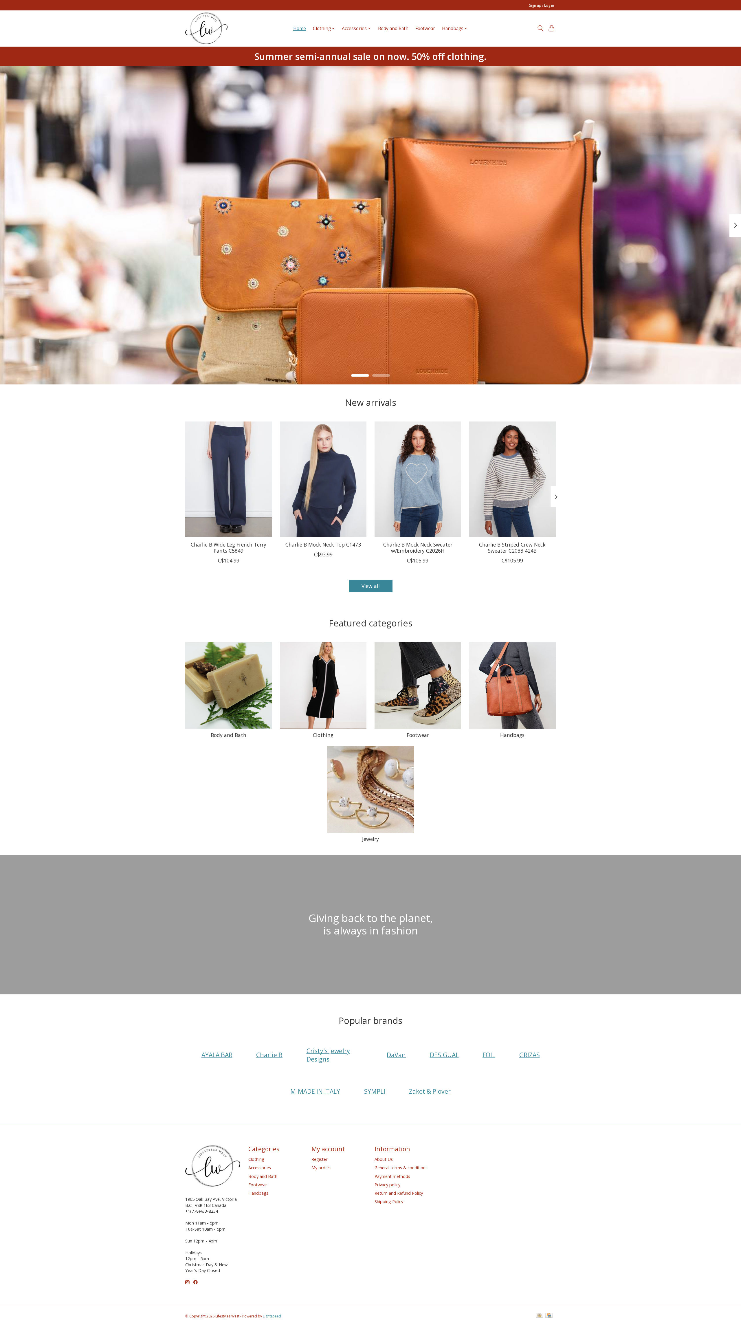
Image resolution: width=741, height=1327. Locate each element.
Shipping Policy (389, 1201)
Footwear (425, 28)
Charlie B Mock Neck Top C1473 (323, 544)
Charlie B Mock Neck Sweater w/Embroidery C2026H (417, 547)
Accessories (259, 1167)
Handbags (512, 735)
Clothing (323, 735)
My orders (321, 1167)
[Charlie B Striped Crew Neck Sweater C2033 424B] (512, 479)
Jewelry (370, 838)
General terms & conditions (401, 1167)
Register (319, 1159)
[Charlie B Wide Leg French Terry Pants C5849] (228, 479)
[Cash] (539, 1316)
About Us (384, 1159)
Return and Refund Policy (399, 1193)
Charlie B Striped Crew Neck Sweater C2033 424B (512, 547)
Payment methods (392, 1176)
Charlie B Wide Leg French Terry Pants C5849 (228, 547)
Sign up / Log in (541, 5)
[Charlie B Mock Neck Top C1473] (323, 479)
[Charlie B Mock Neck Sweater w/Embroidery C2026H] (418, 479)
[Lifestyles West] (206, 28)
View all (371, 585)
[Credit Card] (549, 1316)
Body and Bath (393, 28)
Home (299, 28)
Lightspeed (272, 1316)
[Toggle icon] (540, 28)
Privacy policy (387, 1184)
